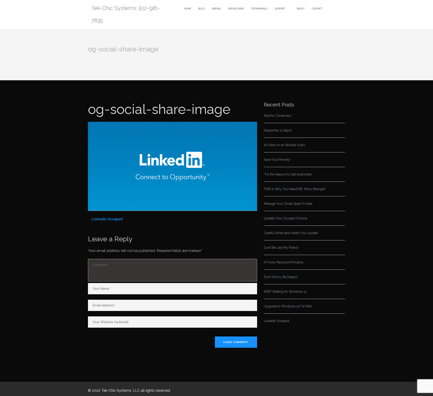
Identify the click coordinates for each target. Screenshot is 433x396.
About (300, 8)
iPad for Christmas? (278, 115)
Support (279, 8)
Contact (317, 8)
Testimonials (259, 8)
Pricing (216, 8)
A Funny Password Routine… (284, 262)
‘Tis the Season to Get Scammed (287, 174)
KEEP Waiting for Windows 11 (285, 291)
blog (201, 8)
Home (187, 8)
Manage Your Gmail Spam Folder (288, 203)
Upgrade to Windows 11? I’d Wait (288, 306)
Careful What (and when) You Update (291, 233)
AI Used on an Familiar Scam (284, 145)
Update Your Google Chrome (285, 218)
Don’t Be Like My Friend (281, 247)
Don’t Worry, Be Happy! (281, 277)
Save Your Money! (277, 159)
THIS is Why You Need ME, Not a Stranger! (294, 189)
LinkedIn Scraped (107, 219)
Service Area (236, 8)
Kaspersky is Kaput (277, 130)
